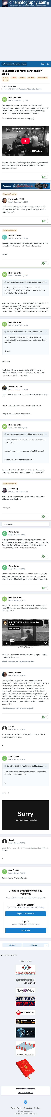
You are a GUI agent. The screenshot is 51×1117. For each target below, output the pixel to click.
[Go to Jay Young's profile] (4, 490)
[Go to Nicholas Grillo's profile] (4, 99)
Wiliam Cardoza (15, 386)
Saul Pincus (13, 757)
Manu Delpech (14, 673)
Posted (18, 101)
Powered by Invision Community (25, 1113)
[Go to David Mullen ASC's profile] (4, 200)
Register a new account (25, 914)
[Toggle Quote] (5, 282)
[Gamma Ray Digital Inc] (25, 1021)
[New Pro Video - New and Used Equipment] (25, 990)
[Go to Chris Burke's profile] (4, 533)
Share (13, 945)
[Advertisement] (25, 34)
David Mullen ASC (16, 199)
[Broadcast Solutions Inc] (25, 1032)
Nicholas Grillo (10, 87)
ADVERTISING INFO (25, 1093)
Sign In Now (25, 930)
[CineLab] (25, 1048)
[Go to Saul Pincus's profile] (4, 758)
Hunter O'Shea (14, 235)
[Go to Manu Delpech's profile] (4, 674)
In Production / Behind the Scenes (29, 89)
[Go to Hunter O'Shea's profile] (4, 237)
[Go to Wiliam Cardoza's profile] (4, 387)
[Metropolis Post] (25, 981)
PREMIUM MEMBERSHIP (25, 1088)
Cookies (37, 1108)
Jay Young (13, 489)
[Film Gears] (25, 970)
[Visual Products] (25, 1001)
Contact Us (28, 1108)
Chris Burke (13, 532)
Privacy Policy (16, 1108)
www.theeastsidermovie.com (12, 108)
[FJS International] (25, 1012)
